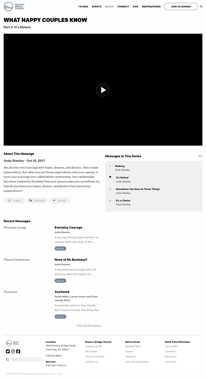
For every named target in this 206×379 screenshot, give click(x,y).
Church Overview (94, 356)
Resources (171, 356)
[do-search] (26, 359)
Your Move (170, 361)
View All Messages (88, 325)
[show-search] (200, 6)
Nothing (120, 166)
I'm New (83, 6)
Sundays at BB (93, 346)
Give (135, 6)
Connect (123, 6)
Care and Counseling (136, 361)
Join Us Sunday (181, 6)
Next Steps (91, 351)
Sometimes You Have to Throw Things (138, 188)
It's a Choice (123, 200)
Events (96, 6)
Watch (109, 6)
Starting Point (133, 346)
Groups (129, 351)
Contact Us (91, 361)
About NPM (171, 346)
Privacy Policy (41, 373)
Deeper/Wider (151, 6)
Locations (170, 351)
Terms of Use (56, 373)
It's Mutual (122, 177)
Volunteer (130, 356)
